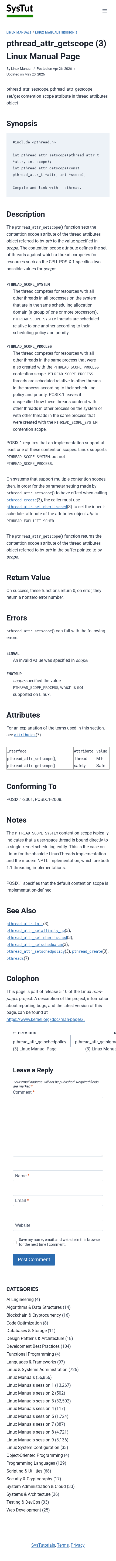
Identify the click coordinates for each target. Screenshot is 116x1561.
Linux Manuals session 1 (30, 1385)
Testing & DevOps (23, 1502)
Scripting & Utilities (24, 1471)
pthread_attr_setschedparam (34, 944)
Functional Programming (30, 1354)
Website (22, 1225)
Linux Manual (21, 69)
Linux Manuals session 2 (30, 1393)
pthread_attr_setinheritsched (36, 507)
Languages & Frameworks (31, 1362)
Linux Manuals (19, 32)
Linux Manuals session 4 (30, 1408)
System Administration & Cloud (36, 1486)
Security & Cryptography (29, 1478)
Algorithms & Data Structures (34, 1307)
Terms (63, 1545)
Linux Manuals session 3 (56, 32)
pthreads (15, 958)
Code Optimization (24, 1323)
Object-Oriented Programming (34, 1455)
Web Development (23, 1510)
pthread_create (21, 500)
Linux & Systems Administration (36, 1369)
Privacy (78, 1545)
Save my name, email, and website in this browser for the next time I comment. (60, 1242)
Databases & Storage (26, 1330)
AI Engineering (20, 1299)
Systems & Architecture (28, 1494)
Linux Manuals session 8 (30, 1432)
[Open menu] (105, 10)
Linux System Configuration (32, 1447)
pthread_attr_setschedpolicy (35, 951)
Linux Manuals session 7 (30, 1424)
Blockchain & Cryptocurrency (33, 1315)
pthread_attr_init (24, 924)
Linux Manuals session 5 (30, 1416)
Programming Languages (30, 1463)
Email (22, 1200)
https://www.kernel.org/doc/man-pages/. (45, 1019)
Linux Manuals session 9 (30, 1439)
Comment (24, 1092)
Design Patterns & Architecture (35, 1338)
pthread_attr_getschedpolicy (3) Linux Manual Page (39, 1041)
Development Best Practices (33, 1346)
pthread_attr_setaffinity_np (35, 930)
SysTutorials (43, 1545)
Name (22, 1175)
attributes (25, 735)
